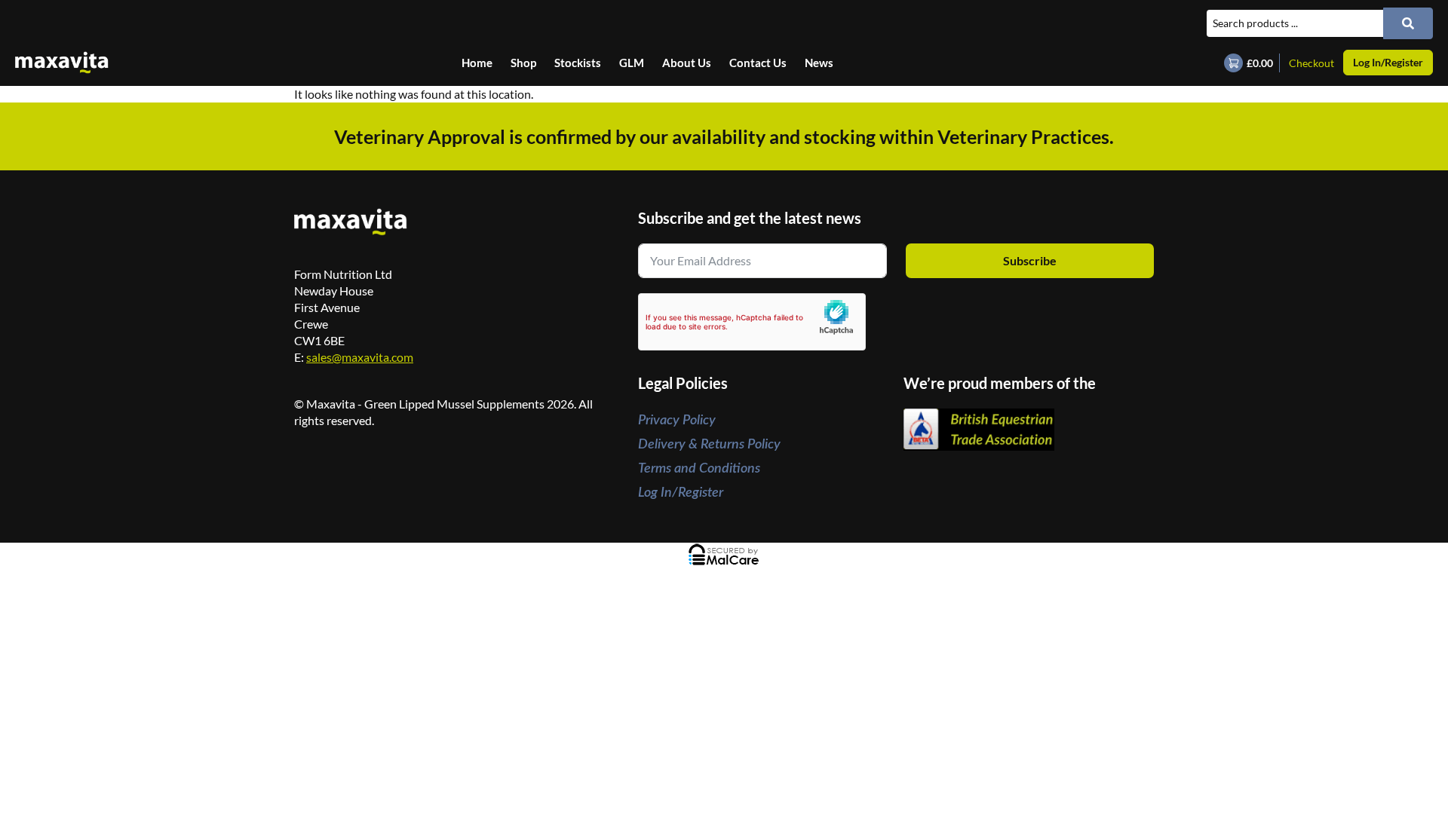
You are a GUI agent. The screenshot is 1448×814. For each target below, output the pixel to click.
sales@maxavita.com (359, 357)
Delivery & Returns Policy (709, 444)
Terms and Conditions (699, 469)
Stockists (577, 62)
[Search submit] (1408, 23)
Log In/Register (680, 493)
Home (477, 62)
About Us (686, 62)
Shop (523, 62)
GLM (631, 62)
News (819, 62)
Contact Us (758, 62)
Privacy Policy (677, 420)
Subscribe (1030, 260)
